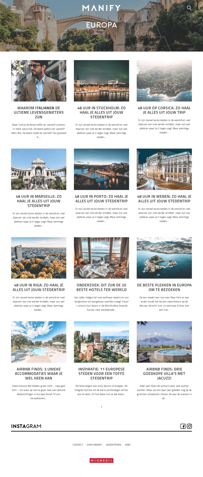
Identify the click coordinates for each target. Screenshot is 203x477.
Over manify (94, 445)
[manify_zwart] (101, 8)
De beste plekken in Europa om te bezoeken (164, 287)
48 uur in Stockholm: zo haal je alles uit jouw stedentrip (101, 112)
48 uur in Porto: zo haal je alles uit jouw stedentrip (101, 198)
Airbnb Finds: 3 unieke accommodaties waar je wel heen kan (39, 373)
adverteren (113, 445)
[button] (13, 8)
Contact (78, 445)
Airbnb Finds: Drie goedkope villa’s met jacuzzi (164, 373)
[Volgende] (101, 407)
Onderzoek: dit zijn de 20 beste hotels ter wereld (101, 287)
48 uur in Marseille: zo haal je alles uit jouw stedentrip (39, 200)
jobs (128, 445)
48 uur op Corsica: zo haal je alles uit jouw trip (164, 110)
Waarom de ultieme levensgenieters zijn (39, 112)
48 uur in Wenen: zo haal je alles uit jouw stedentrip (164, 198)
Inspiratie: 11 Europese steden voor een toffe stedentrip (101, 373)
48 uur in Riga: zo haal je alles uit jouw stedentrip (39, 287)
